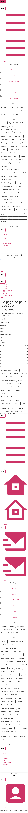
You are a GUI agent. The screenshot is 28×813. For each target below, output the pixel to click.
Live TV (1, 271)
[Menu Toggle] (3, 1)
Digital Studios (11, 413)
